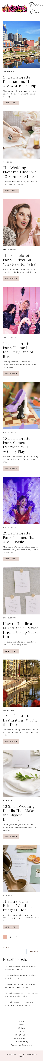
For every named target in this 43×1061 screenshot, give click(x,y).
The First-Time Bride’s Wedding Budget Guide (17, 905)
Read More (12, 103)
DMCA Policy (21, 1035)
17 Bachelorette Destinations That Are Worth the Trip (19, 81)
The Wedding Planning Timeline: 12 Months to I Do (19, 172)
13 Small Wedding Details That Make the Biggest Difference (18, 813)
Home (21, 1021)
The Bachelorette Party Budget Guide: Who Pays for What (20, 260)
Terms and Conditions (21, 1045)
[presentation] (21, 44)
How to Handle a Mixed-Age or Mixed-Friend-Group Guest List (21, 630)
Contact (21, 1031)
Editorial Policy (21, 1038)
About (21, 1025)
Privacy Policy (21, 1042)
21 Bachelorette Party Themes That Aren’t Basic (19, 537)
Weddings (7, 162)
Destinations (9, 71)
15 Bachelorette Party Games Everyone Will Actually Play (16, 445)
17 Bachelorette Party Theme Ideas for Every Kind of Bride (19, 350)
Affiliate (21, 1028)
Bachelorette (9, 250)
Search (6, 947)
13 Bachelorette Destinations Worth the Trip (20, 720)
